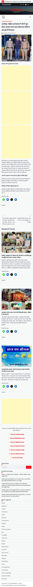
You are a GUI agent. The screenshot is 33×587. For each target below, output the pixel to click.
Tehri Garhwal (5, 570)
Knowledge (4, 535)
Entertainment (5, 520)
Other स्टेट (4, 549)
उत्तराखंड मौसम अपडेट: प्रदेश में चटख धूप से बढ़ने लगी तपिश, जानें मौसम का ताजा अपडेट (16, 370)
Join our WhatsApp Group (17, 438)
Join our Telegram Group (17, 442)
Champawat (4, 512)
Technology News (6, 567)
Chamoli (3, 509)
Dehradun (4, 517)
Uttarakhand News (7, 21)
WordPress (23, 585)
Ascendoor (9, 585)
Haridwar (4, 523)
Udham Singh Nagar (6, 573)
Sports (3, 564)
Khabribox (16, 9)
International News (6, 529)
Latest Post (4, 538)
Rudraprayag (5, 561)
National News (5, 546)
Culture (3, 514)
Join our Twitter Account (17, 454)
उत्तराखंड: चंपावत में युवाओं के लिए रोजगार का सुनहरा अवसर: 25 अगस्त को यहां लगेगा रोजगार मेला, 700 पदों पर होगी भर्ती (16, 495)
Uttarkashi (4, 578)
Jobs (3, 532)
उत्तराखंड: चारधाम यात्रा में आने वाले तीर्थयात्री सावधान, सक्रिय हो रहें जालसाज (16, 313)
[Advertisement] (16, 77)
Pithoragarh (4, 555)
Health (3, 526)
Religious (4, 558)
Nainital (3, 541)
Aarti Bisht (5, 33)
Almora (3, 503)
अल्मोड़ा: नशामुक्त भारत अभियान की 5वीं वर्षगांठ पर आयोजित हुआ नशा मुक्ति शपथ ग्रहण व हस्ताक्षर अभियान (16, 256)
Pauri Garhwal (5, 552)
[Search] (30, 17)
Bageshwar (4, 506)
